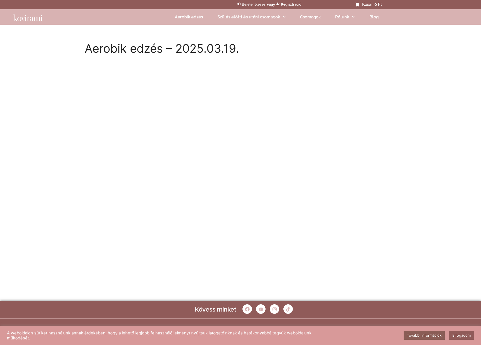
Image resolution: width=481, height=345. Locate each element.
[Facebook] (247, 309)
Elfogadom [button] (461, 335)
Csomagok (310, 17)
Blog (374, 17)
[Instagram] (274, 309)
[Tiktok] (288, 309)
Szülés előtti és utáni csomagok (248, 17)
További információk (424, 335)
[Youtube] (261, 309)
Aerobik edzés (189, 17)
